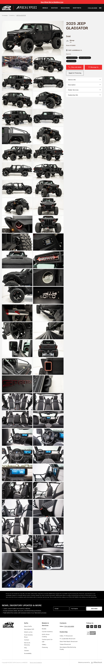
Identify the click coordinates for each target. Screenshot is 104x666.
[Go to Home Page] (6, 8)
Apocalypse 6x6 (29, 629)
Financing (45, 647)
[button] (84, 79)
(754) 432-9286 (92, 8)
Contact (26, 640)
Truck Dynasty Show (28, 636)
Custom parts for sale (47, 640)
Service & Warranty (27, 643)
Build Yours (65, 8)
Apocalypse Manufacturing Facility (68, 648)
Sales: (67, 626)
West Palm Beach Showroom (69, 641)
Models (45, 8)
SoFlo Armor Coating (46, 635)
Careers (26, 650)
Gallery (44, 644)
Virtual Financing (71, 61)
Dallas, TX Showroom (66, 636)
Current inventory (47, 631)
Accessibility (27, 653)
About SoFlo (28, 626)
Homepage (5, 15)
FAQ (25, 647)
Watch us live (28, 632)
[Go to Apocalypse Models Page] (26, 7)
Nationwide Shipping (85, 57)
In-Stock (54, 8)
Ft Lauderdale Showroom (67, 638)
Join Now (94, 608)
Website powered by (84, 662)
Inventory (12, 15)
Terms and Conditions (36, 662)
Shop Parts (77, 8)
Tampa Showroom (65, 644)
